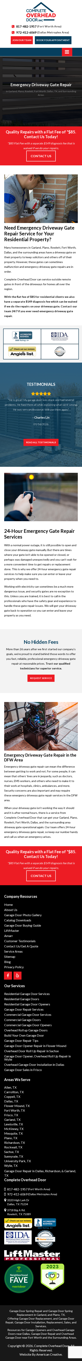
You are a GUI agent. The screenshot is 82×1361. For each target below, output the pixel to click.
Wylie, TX (11, 1165)
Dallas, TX (11, 1101)
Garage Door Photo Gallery (23, 915)
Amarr (8, 936)
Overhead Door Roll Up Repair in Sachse (31, 1051)
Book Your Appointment (53, 40)
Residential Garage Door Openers (27, 1004)
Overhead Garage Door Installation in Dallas (34, 1064)
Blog (7, 962)
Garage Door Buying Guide (22, 925)
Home (8, 904)
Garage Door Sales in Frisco (23, 1070)
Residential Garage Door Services (27, 994)
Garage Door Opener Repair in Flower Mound (35, 1046)
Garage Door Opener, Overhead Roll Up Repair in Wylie (37, 1057)
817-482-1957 (39, 26)
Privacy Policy (14, 967)
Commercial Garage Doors (22, 1020)
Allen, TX (10, 1087)
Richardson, (53, 1171)
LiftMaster (11, 930)
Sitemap (9, 956)
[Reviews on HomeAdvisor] (45, 1239)
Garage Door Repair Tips (21, 1040)
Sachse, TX (11, 1152)
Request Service (41, 678)
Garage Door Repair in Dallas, (24, 1171)
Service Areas (13, 951)
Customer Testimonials (20, 941)
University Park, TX (17, 1161)
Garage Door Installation (30, 1322)
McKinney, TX (13, 1129)
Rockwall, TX (13, 1147)
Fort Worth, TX (14, 1110)
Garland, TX (12, 1119)
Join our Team (21, 40)
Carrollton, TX (14, 1092)
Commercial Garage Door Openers (28, 1025)
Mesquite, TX (13, 1133)
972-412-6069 (42, 32)
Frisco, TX (11, 1115)
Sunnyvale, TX (13, 1156)
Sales (67, 1322)
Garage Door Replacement (35, 1318)
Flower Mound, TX (17, 1106)
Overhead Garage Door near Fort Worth (39, 1335)
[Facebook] (8, 976)
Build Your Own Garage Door (24, 1035)
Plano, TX (10, 1138)
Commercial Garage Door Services (27, 1014)
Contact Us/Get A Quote (21, 946)
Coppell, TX (12, 1096)
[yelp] (17, 976)
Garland (41, 1314)
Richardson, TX (14, 1142)
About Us (10, 910)
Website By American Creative (41, 1354)
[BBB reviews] (45, 1223)
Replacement (54, 1322)
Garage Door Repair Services (24, 1009)
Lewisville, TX (13, 1124)
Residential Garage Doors (21, 999)
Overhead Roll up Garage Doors (26, 1030)
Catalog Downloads (17, 920)
